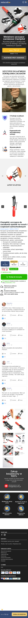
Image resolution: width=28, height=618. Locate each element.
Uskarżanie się (4, 554)
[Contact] (23, 2)
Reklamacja (4, 552)
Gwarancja (3, 556)
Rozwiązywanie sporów (7, 559)
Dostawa (3, 561)
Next (25, 207)
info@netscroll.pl (15, 485)
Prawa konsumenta (5, 557)
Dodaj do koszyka (15, 277)
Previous (2, 207)
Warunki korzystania (6, 551)
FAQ (2, 567)
